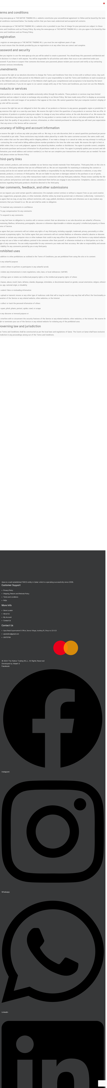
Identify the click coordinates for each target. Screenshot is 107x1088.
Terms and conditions (10, 597)
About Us (6, 614)
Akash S (16, 664)
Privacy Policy (8, 590)
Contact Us (7, 620)
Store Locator (8, 610)
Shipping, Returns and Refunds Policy (16, 593)
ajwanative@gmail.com (11, 634)
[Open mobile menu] (2, 3)
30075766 (7, 637)
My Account (7, 617)
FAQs (5, 600)
